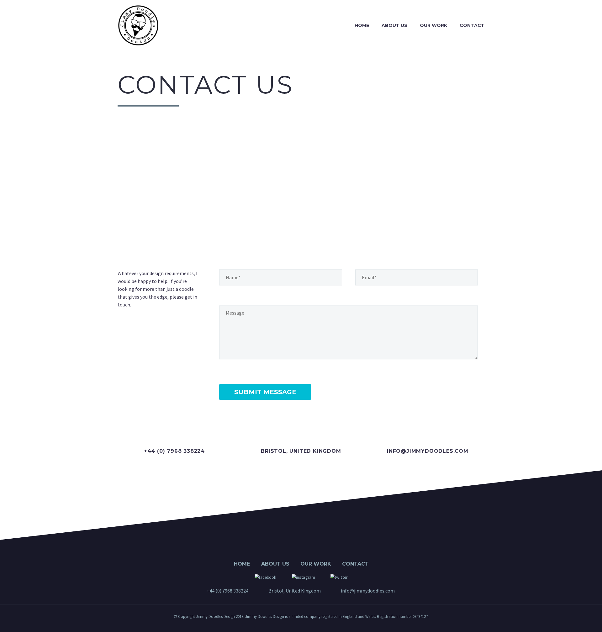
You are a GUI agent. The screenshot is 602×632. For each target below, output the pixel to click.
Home (362, 25)
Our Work (433, 25)
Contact (472, 25)
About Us (394, 25)
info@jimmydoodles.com (427, 451)
